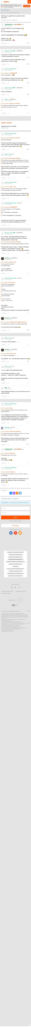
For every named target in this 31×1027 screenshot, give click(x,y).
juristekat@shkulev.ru (17, 628)
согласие (2, 7)
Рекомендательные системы (7, 631)
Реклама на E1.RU (21, 591)
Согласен (26, 6)
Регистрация (15, 525)
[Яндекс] (15, 533)
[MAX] (14, 493)
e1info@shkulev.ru (8, 628)
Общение (3, 12)
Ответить (4, 43)
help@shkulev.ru (11, 630)
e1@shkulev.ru (17, 626)
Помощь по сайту (6, 593)
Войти (15, 517)
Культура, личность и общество (12, 12)
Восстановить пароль (15, 521)
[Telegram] (20, 493)
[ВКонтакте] (11, 493)
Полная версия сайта (7, 591)
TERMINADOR (8, 24)
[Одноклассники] (17, 493)
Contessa (7, 258)
